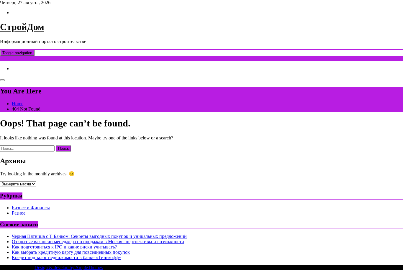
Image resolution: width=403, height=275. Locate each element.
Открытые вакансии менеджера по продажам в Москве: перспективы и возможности (98, 241)
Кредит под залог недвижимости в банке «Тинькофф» (66, 257)
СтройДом (22, 27)
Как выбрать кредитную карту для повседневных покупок (71, 252)
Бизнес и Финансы (31, 207)
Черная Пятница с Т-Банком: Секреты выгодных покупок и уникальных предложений (99, 236)
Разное (18, 212)
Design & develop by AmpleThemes (69, 267)
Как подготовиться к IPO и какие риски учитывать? (64, 246)
